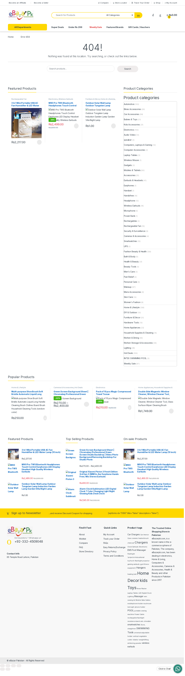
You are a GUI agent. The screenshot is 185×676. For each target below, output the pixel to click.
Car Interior (144, 535)
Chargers (141, 542)
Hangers (141, 567)
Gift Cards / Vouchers (139, 27)
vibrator (135, 640)
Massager (138, 596)
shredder (147, 621)
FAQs (105, 543)
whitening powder (134, 643)
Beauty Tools (130, 266)
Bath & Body (129, 256)
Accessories (129, 175)
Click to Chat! (165, 668)
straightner (131, 629)
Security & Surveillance (134, 231)
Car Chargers (133, 534)
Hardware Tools (131, 322)
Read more (39, 142)
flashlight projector (142, 561)
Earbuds (135, 547)
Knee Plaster (141, 589)
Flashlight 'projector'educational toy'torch (135, 557)
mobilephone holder (135, 604)
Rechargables (130, 221)
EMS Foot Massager (136, 550)
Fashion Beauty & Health (135, 251)
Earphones (129, 185)
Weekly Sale (95, 27)
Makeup (128, 287)
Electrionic (143, 547)
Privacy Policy (109, 551)
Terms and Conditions (113, 556)
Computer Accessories (134, 150)
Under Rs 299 (75, 27)
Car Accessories (131, 114)
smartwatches (133, 624)
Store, (143, 625)
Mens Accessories (132, 292)
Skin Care (128, 297)
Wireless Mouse (131, 160)
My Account (171, 3)
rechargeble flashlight (135, 618)
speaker (128, 140)
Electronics (53, 99)
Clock (129, 547)
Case (129, 538)
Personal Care (130, 282)
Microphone (129, 210)
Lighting (127, 348)
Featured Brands (115, 27)
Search (127, 69)
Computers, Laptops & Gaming (138, 145)
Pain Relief (129, 277)
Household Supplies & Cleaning (138, 333)
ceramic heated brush (140, 538)
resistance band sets (135, 621)
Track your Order (111, 539)
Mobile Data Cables (143, 600)
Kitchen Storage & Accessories (138, 343)
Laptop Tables (130, 155)
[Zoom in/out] (2, 665)
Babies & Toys (130, 119)
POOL (130, 610)
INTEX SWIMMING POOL (135, 358)
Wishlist (82, 539)
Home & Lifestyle (108, 99)
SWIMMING (142, 628)
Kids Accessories (132, 124)
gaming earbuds (133, 564)
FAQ (81, 547)
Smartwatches (130, 241)
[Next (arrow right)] (7, 669)
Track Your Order (141, 3)
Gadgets (128, 165)
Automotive (129, 104)
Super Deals (57, 27)
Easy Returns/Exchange (114, 547)
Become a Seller (41, 3)
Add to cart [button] (45, 418)
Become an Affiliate (17, 3)
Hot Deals (128, 353)
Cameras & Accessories (135, 236)
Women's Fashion (132, 302)
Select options (85, 404)
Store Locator (121, 3)
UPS (126, 246)
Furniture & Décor (93, 99)
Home (10, 37)
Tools (130, 632)
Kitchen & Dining (131, 338)
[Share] (13, 665)
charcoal (130, 543)
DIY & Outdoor (130, 312)
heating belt (132, 574)
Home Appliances (132, 327)
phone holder (140, 607)
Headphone (129, 200)
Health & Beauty (131, 261)
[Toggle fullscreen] (7, 665)
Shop (158, 3)
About (82, 534)
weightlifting (144, 640)
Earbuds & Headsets (133, 180)
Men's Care (129, 271)
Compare (104, 3)
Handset (128, 190)
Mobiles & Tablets (132, 170)
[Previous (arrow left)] (2, 669)
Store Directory (86, 551)
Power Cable (139, 614)
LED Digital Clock (145, 593)
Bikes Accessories (132, 109)
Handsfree (129, 195)
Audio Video (129, 135)
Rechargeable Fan (19, 99)
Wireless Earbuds (66, 99)
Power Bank (129, 216)
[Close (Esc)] (18, 665)
